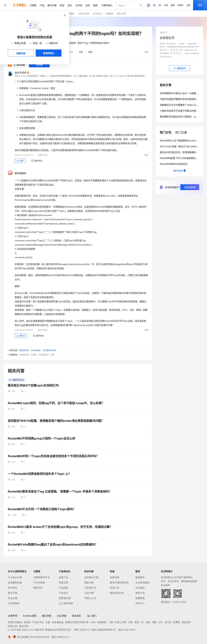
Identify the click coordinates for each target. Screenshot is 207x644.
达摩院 (176, 622)
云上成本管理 (66, 603)
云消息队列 (97, 13)
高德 (136, 622)
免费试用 (63, 582)
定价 (70, 5)
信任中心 (140, 603)
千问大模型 (39, 582)
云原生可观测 (83, 13)
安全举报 (61, 615)
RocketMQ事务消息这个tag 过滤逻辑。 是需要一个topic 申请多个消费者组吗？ (60, 491)
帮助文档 (89, 582)
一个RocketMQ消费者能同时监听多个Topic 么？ (39, 474)
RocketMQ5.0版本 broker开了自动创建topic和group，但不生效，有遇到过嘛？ (60, 527)
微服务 (72, 13)
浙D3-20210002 (126, 629)
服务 (95, 5)
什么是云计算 (15, 577)
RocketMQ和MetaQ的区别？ (174, 163)
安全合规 (12, 598)
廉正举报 (46, 615)
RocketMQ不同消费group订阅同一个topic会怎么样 (41, 438)
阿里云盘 (12, 626)
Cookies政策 (29, 615)
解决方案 (52, 5)
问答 (52, 354)
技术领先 (12, 587)
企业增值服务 (142, 582)
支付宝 (168, 622)
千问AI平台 (38, 622)
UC (142, 622)
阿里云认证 (90, 598)
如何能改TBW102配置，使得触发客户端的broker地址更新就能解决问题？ (56, 421)
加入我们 (92, 615)
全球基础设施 (15, 582)
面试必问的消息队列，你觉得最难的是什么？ (182, 152)
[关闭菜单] (5, 5)
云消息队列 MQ (49, 350)
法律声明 (12, 615)
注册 (188, 5)
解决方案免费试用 (119, 582)
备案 (173, 5)
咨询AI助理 (189, 187)
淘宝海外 (186, 622)
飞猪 (110, 622)
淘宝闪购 (23, 626)
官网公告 (140, 592)
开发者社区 (24, 354)
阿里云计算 (120, 622)
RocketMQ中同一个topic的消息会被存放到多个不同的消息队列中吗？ (53, 456)
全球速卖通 (58, 622)
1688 (93, 622)
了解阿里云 (106, 5)
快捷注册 (20, 53)
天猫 (47, 622)
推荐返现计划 (117, 592)
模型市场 (38, 587)
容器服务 (109, 13)
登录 (200, 5)
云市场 (78, 5)
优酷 (154, 622)
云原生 (34, 354)
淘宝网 (27, 622)
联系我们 (77, 615)
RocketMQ (35, 350)
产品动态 (63, 587)
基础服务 (140, 577)
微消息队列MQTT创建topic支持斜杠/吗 (33, 385)
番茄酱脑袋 (20, 173)
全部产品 (63, 577)
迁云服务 (140, 587)
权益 (62, 5)
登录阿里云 (48, 53)
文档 (166, 5)
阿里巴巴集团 (15, 622)
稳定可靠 (12, 592)
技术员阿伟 (20, 72)
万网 (130, 622)
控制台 (180, 5)
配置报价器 (65, 598)
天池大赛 (89, 592)
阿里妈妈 (102, 622)
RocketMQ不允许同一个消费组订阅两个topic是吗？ (42, 509)
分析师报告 (14, 603)
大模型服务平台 (41, 577)
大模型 (33, 5)
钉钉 (160, 622)
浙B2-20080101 (82, 629)
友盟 (148, 622)
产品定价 (63, 592)
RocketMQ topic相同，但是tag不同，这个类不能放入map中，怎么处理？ (56, 403)
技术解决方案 (91, 577)
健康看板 (140, 598)
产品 (42, 5)
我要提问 (181, 68)
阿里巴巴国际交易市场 (76, 622)
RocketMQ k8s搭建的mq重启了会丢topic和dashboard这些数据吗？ (53, 544)
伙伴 (87, 5)
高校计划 (114, 587)
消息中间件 (24, 350)
